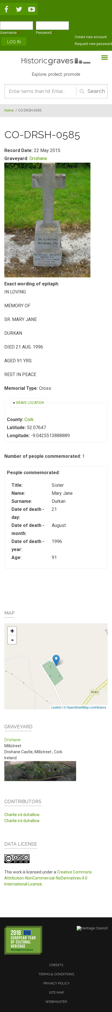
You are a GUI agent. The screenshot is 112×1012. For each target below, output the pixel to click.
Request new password (93, 44)
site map (56, 992)
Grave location (30, 403)
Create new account (91, 37)
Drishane (38, 158)
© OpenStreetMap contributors (84, 707)
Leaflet (56, 707)
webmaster (56, 1001)
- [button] (12, 640)
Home (9, 110)
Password (45, 33)
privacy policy (56, 983)
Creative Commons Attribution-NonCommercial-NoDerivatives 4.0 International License (48, 878)
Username (9, 33)
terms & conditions (56, 974)
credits (56, 965)
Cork (29, 419)
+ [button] (12, 631)
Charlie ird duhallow (22, 814)
